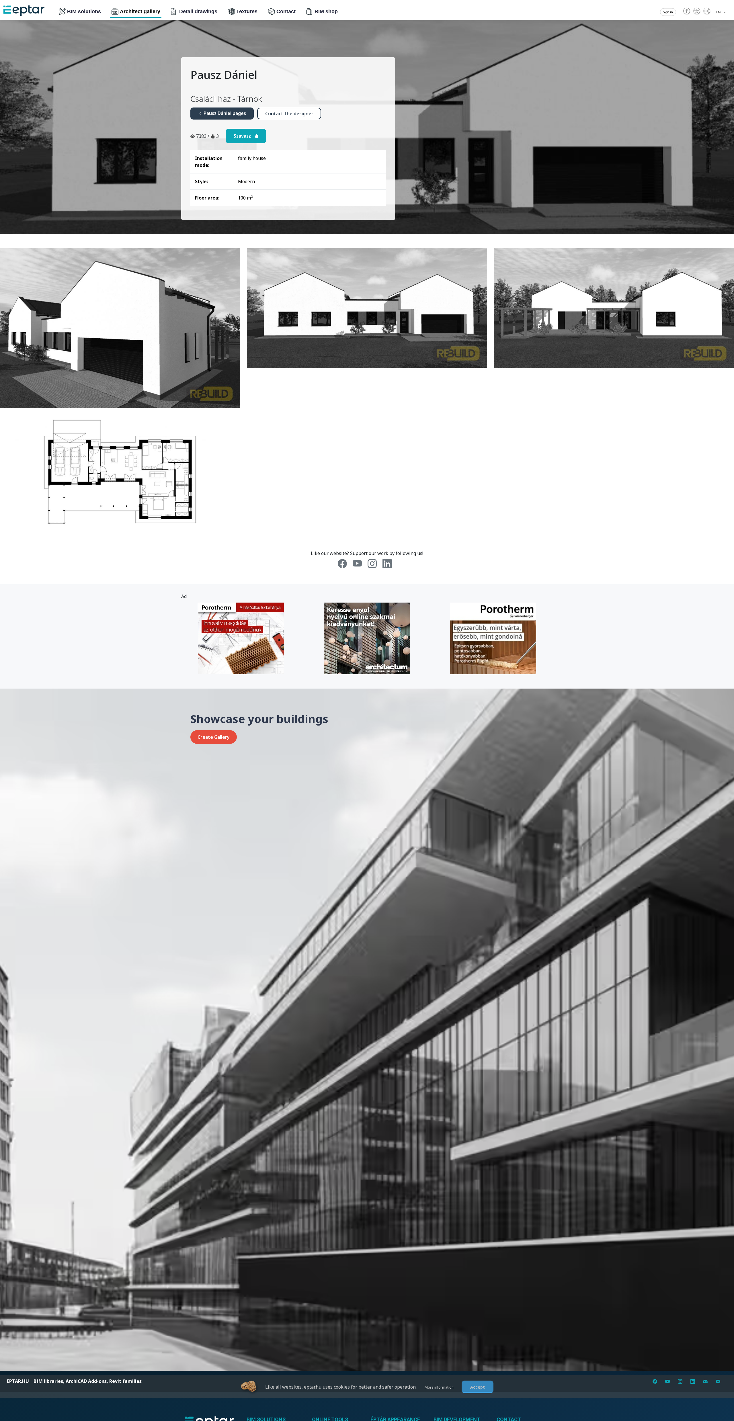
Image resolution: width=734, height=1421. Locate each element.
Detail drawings (198, 11)
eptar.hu (18, 1381)
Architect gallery (140, 11)
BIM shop (326, 11)
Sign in (668, 12)
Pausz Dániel (223, 74)
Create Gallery (214, 737)
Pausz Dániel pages (224, 113)
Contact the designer (289, 113)
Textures (246, 11)
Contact (286, 11)
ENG (719, 12)
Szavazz (244, 136)
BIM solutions (84, 11)
